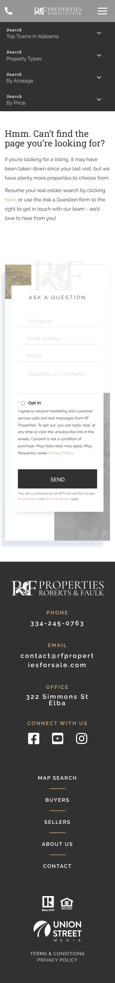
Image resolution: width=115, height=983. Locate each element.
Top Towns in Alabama (32, 36)
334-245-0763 (8, 11)
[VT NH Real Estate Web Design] (57, 931)
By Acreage (19, 81)
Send (57, 479)
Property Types (24, 59)
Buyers (57, 800)
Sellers (57, 822)
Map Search (57, 778)
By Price (16, 103)
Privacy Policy (61, 453)
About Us (57, 844)
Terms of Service (57, 499)
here (10, 200)
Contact (57, 866)
